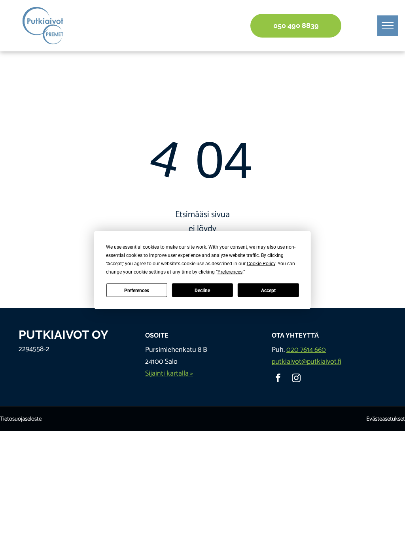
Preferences (136, 290)
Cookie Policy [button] (261, 263)
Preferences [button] (230, 272)
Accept (268, 290)
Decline (202, 290)
